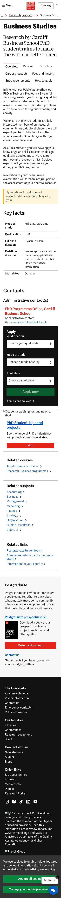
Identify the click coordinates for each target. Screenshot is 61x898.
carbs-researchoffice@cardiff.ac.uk (28, 322)
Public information (16, 712)
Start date (13, 373)
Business (13, 496)
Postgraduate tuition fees (23, 550)
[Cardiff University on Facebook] (14, 801)
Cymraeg (46, 5)
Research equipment (18, 734)
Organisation (15, 520)
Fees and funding (43, 73)
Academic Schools (16, 693)
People (9, 788)
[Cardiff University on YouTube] (35, 801)
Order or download (30, 645)
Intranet (10, 779)
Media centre (13, 784)
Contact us (12, 655)
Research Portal (15, 793)
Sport (8, 739)
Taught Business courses (23, 466)
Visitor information (17, 698)
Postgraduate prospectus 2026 (26, 617)
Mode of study (16, 354)
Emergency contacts (18, 707)
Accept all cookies (30, 878)
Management (16, 501)
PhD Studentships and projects (25, 425)
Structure (46, 66)
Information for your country (25, 564)
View (31, 445)
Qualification (15, 336)
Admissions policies (19, 401)
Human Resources (19, 525)
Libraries (10, 725)
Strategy (13, 515)
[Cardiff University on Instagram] (7, 801)
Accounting (14, 492)
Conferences (13, 730)
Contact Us (49, 880)
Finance (12, 510)
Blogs (8, 761)
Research (29, 66)
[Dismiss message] (57, 877)
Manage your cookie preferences (30, 889)
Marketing (13, 506)
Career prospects (16, 73)
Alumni (9, 757)
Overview (11, 66)
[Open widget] (53, 890)
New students (14, 752)
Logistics (13, 529)
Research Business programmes (27, 471)
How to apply (43, 80)
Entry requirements (17, 80)
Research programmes (23, 15)
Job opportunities (16, 774)
